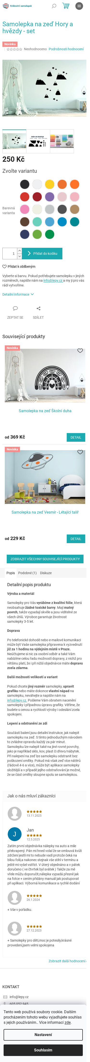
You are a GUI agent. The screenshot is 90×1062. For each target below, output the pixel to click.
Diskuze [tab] (46, 573)
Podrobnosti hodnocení (66, 49)
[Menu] (79, 6)
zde (68, 1022)
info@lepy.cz (53, 280)
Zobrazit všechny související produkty (45, 559)
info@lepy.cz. (17, 700)
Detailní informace (15, 294)
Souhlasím (43, 1050)
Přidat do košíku (45, 253)
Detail (76, 437)
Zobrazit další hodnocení (67, 961)
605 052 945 (19, 1004)
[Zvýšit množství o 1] (19, 251)
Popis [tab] (10, 573)
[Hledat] (54, 6)
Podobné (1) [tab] (27, 573)
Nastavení (43, 1034)
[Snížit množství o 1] (19, 256)
